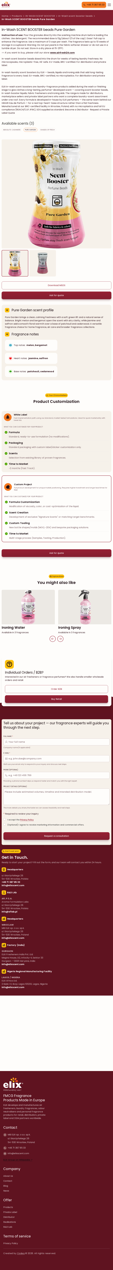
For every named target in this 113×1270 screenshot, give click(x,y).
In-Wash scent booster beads (75, 16)
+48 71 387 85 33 (17, 1147)
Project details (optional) (15, 786)
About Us (8, 1175)
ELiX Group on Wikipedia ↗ (17, 1159)
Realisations (9, 1221)
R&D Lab (7, 1226)
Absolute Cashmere (12, 130)
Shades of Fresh (47, 130)
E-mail (6, 753)
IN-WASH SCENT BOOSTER (40, 16)
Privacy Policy (27, 820)
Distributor (9, 1217)
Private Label (10, 1212)
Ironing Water (13, 627)
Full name (8, 736)
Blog (5, 1185)
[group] (15, 263)
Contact (7, 1180)
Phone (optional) (10, 770)
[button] (94, 5)
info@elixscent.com (18, 1153)
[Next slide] (60, 639)
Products (17, 16)
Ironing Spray (69, 627)
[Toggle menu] (109, 5)
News (6, 1190)
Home (5, 16)
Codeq (21, 1253)
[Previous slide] (53, 639)
